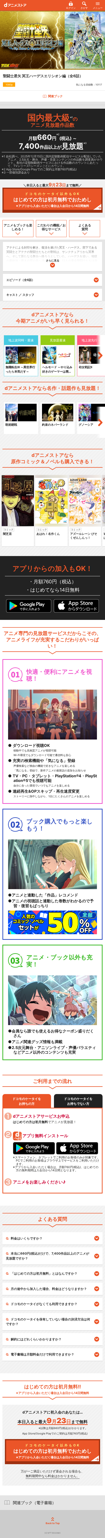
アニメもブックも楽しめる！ (18, 227)
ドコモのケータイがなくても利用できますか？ (44, 1304)
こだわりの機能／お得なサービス (51, 227)
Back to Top (53, 1523)
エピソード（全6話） (20, 280)
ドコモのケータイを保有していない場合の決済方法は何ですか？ (48, 1321)
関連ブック (55, 96)
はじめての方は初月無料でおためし (52, 200)
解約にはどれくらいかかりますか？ (36, 1339)
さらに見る (52, 260)
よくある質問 (84, 227)
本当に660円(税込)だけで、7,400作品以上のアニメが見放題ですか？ (47, 1255)
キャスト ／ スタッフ (20, 295)
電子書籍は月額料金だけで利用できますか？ (42, 1354)
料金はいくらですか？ (26, 1238)
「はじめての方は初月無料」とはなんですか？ (44, 1273)
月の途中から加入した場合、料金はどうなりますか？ (49, 1289)
